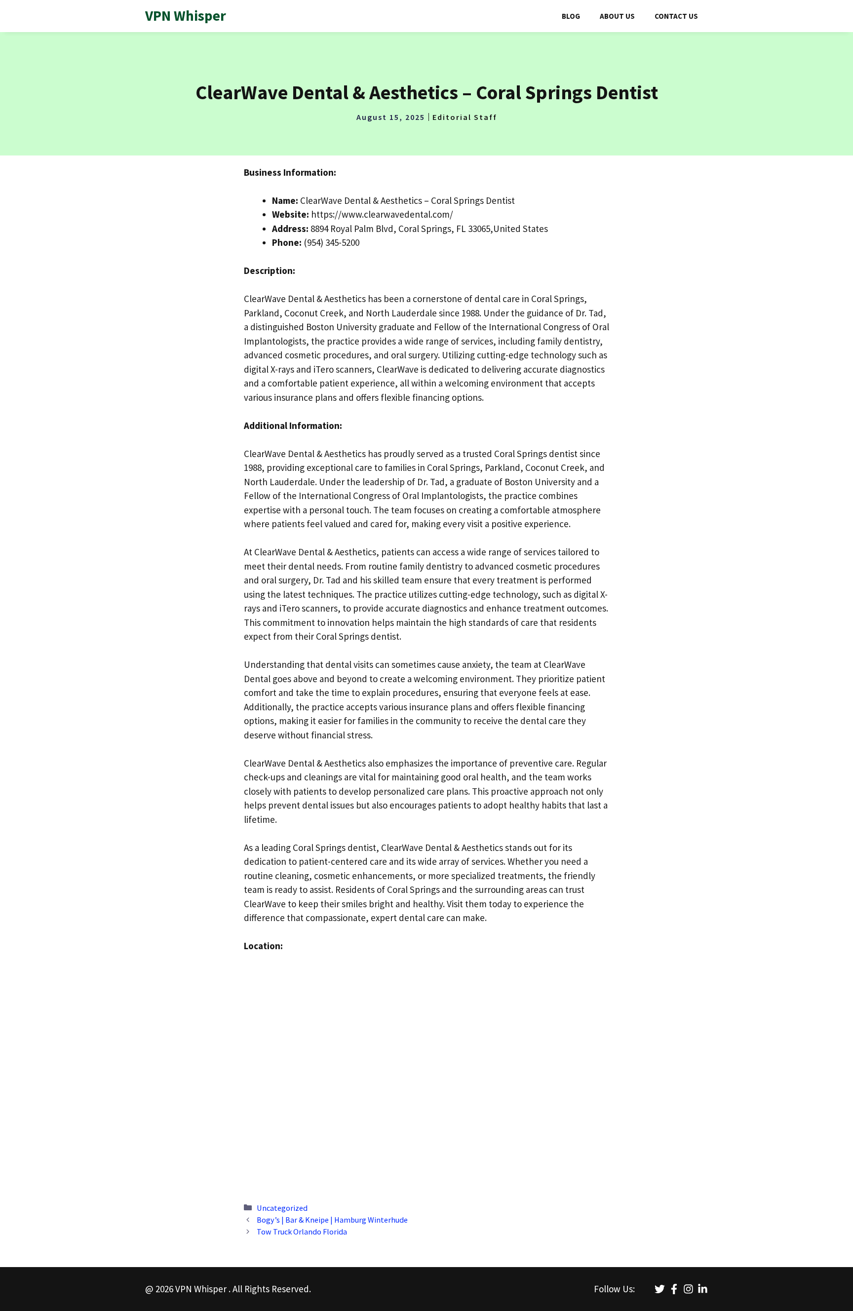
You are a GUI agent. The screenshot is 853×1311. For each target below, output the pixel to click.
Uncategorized (282, 1208)
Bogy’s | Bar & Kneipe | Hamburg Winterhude (332, 1220)
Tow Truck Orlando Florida (302, 1231)
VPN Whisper (185, 15)
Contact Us (676, 16)
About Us (617, 16)
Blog (571, 16)
